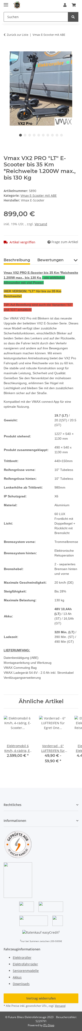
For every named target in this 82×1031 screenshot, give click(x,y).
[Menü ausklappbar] (6, 3)
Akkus (17, 977)
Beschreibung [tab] (17, 260)
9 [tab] (57, 135)
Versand (41, 224)
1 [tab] (20, 135)
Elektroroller (22, 957)
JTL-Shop (48, 1025)
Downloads (21, 984)
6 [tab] (43, 135)
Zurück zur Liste (17, 35)
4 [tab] (34, 135)
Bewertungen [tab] (50, 260)
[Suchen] (73, 17)
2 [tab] (25, 135)
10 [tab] (61, 135)
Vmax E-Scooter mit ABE (38, 195)
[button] (65, 5)
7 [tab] (47, 135)
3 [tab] (29, 135)
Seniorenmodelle (26, 971)
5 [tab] (38, 135)
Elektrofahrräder (25, 964)
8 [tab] (52, 135)
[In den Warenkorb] (7, 48)
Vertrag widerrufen (41, 998)
